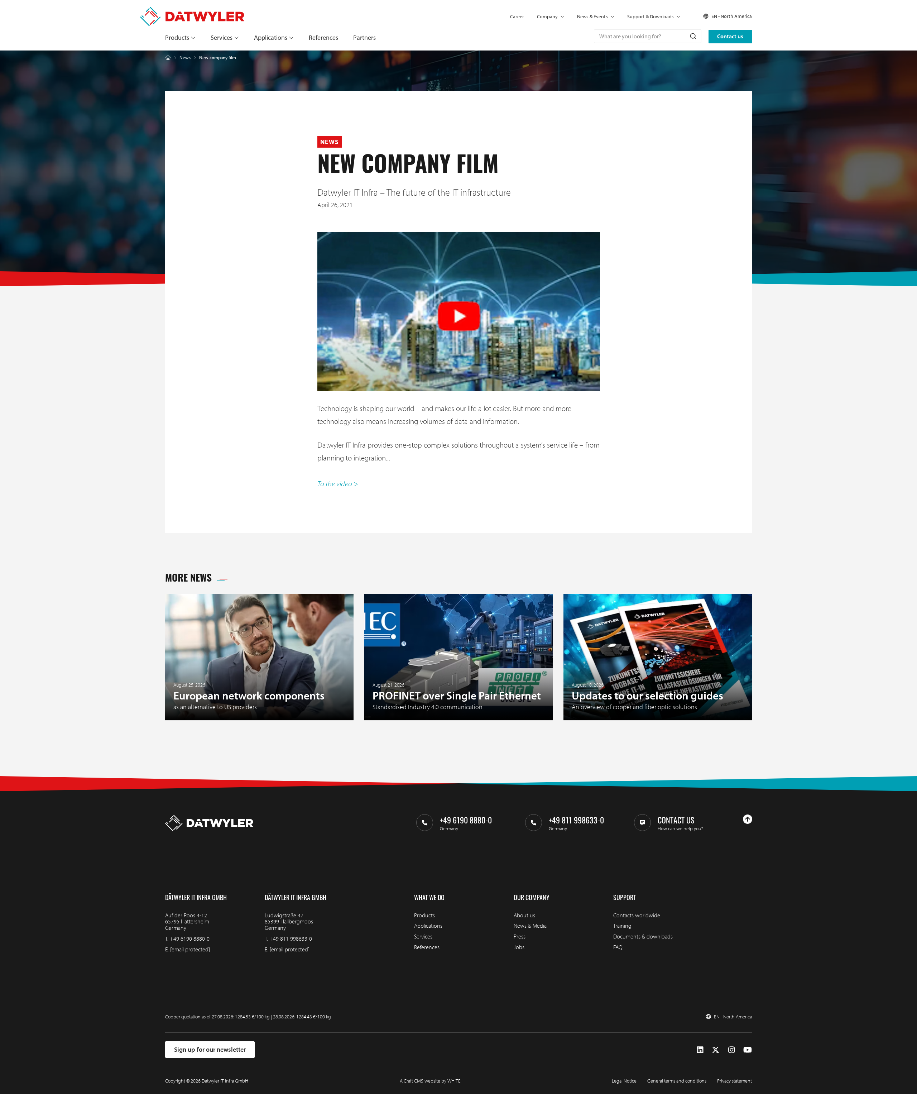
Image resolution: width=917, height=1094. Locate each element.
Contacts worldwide (636, 915)
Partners (364, 37)
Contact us (730, 36)
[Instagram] (731, 1049)
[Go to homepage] (192, 10)
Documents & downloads (643, 936)
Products (177, 37)
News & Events (592, 16)
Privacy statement (734, 1081)
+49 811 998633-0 (290, 938)
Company (547, 16)
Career (517, 16)
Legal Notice (624, 1081)
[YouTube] (747, 1049)
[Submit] (692, 36)
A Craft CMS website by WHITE (430, 1081)
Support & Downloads (650, 16)
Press (519, 936)
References (323, 37)
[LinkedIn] (700, 1049)
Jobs (519, 947)
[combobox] (647, 36)
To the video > (337, 483)
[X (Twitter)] (715, 1049)
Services (221, 37)
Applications (270, 37)
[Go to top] (747, 819)
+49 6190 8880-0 (190, 938)
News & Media (530, 925)
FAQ (618, 947)
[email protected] (190, 949)
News (185, 57)
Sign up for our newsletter (210, 1049)
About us (524, 915)
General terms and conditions (676, 1081)
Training (622, 925)
